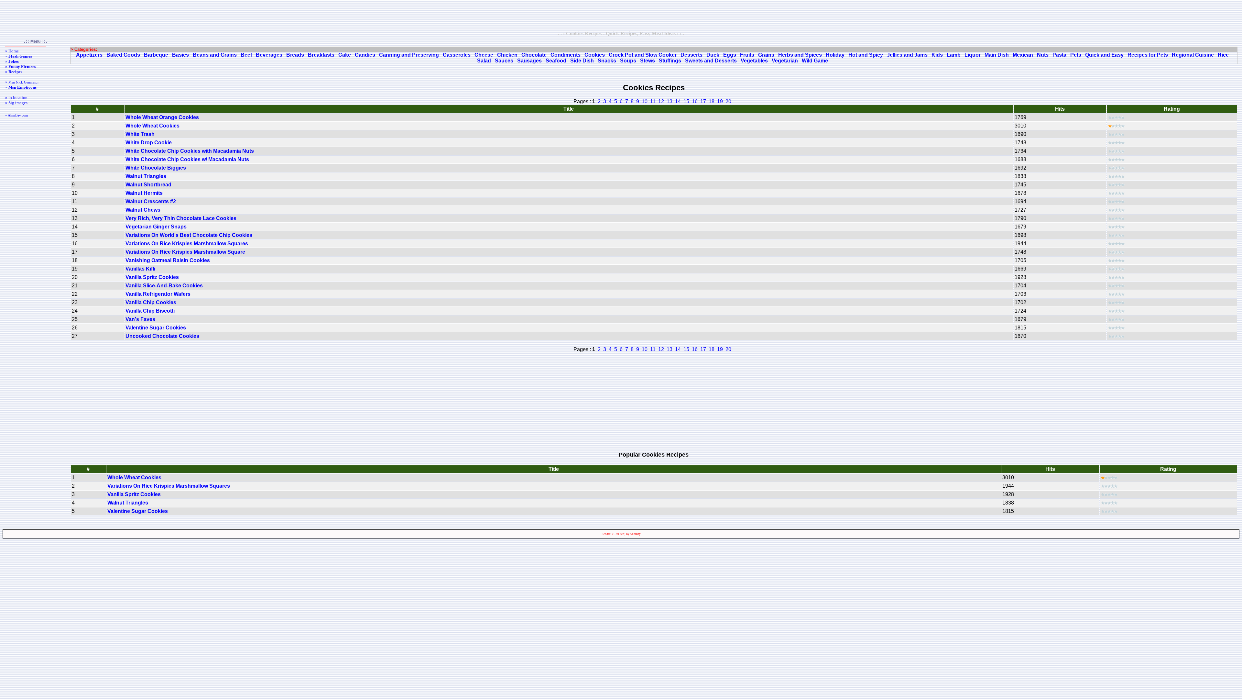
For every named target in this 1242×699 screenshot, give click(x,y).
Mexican (1023, 55)
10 (645, 101)
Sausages (529, 60)
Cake (344, 55)
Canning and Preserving (409, 55)
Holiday (835, 55)
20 (728, 101)
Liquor (972, 55)
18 (711, 101)
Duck (712, 55)
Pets (1075, 55)
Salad (484, 60)
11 (653, 101)
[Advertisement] (621, 15)
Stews (647, 60)
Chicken (507, 55)
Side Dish (582, 60)
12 (661, 101)
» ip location (16, 97)
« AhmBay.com (16, 115)
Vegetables (754, 60)
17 (703, 101)
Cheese (483, 55)
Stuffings (670, 60)
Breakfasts (321, 55)
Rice (1223, 55)
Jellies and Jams (907, 55)
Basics (180, 55)
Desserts (692, 55)
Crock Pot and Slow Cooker (643, 55)
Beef (246, 55)
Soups (628, 60)
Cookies (594, 55)
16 (695, 101)
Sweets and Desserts (711, 60)
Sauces (504, 60)
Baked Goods (123, 55)
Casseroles (457, 55)
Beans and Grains (215, 55)
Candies (365, 55)
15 (686, 101)
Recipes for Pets (1148, 55)
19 (720, 101)
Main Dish (997, 55)
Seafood (556, 60)
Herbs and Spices (800, 55)
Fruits (747, 55)
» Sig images (16, 102)
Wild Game (815, 60)
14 (678, 101)
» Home (12, 51)
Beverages (269, 55)
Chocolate (534, 55)
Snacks (607, 60)
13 (669, 101)
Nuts (1043, 55)
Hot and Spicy (865, 55)
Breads (295, 55)
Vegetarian (785, 60)
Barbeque (156, 55)
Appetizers (89, 55)
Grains (766, 55)
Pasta (1059, 55)
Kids (937, 55)
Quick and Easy (1104, 55)
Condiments (565, 55)
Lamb (954, 55)
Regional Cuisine (1193, 55)
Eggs (729, 55)
